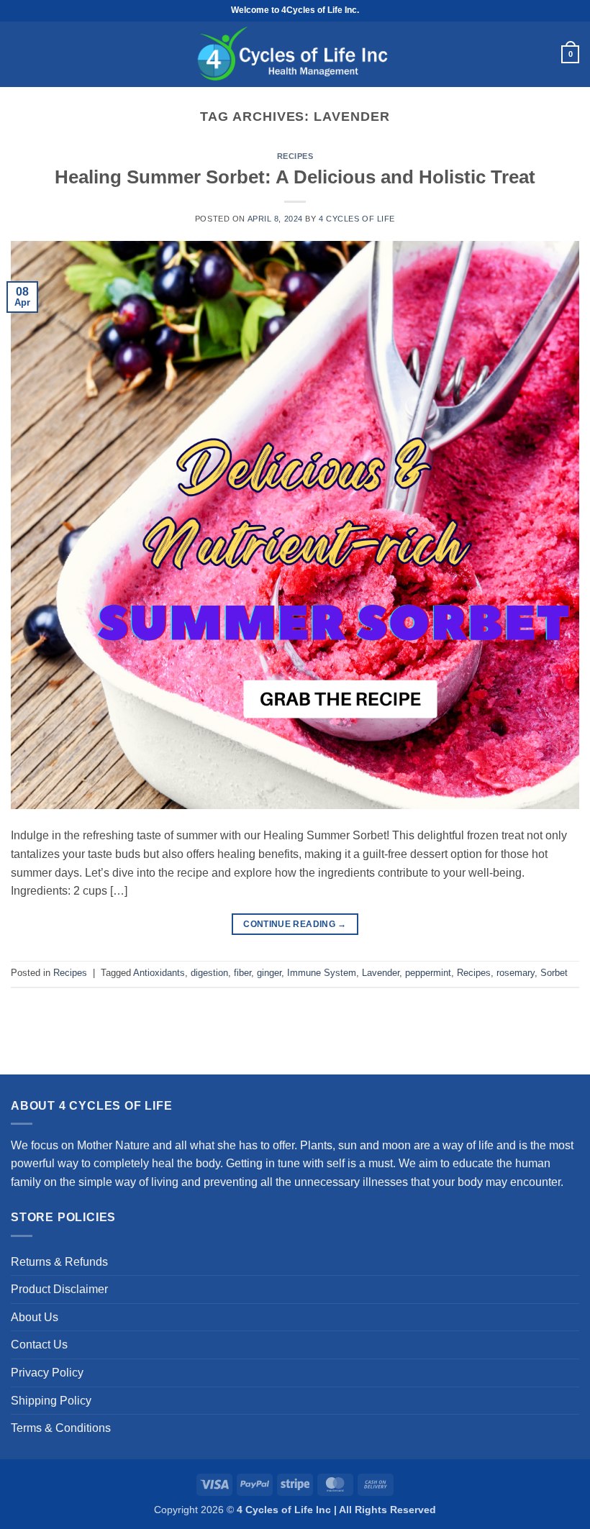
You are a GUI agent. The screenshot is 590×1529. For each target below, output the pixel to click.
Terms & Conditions (61, 1428)
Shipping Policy (51, 1401)
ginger (269, 972)
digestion (209, 972)
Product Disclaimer (59, 1289)
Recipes (295, 156)
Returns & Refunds (59, 1262)
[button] (18, 54)
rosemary (515, 972)
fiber (242, 972)
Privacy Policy (47, 1372)
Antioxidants (159, 972)
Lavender (380, 972)
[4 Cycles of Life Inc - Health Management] (295, 54)
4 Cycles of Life (357, 218)
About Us (34, 1317)
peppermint (428, 972)
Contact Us (39, 1344)
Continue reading (295, 924)
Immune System (321, 972)
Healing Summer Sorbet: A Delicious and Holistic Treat (295, 177)
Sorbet (554, 972)
